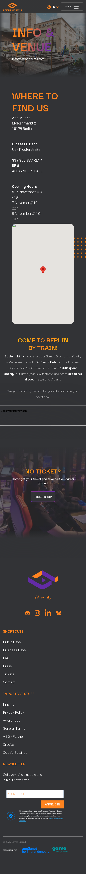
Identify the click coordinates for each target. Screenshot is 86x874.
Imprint (8, 704)
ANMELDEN (52, 804)
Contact (9, 682)
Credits (8, 744)
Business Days (14, 650)
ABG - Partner (13, 736)
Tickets (8, 674)
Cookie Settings (15, 753)
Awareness (11, 720)
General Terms (14, 728)
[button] (52, 7)
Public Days (12, 642)
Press (7, 666)
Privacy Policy (13, 712)
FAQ (6, 658)
